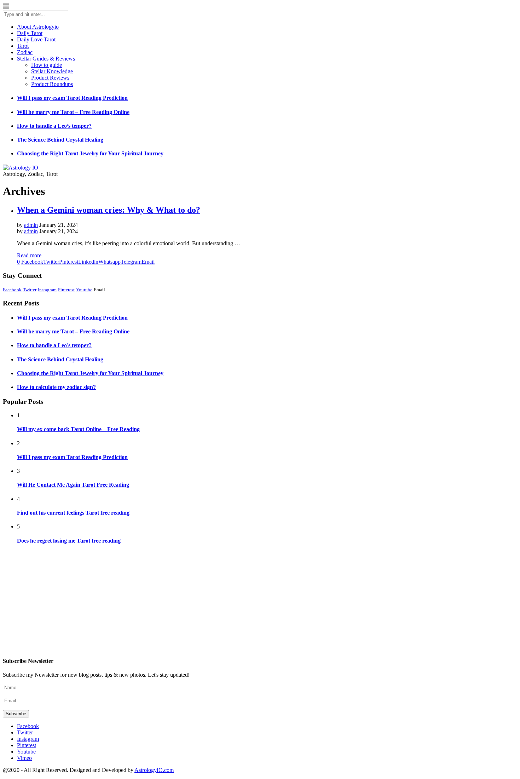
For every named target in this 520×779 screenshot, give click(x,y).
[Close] (6, 7)
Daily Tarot (29, 33)
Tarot (23, 46)
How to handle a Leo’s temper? (54, 126)
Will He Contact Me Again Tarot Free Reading (73, 485)
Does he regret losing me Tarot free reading (69, 541)
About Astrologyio (38, 27)
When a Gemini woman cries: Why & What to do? (108, 209)
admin (31, 225)
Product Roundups (52, 84)
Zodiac (25, 52)
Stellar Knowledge (52, 71)
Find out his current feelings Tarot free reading (73, 513)
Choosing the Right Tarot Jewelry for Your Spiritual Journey (90, 153)
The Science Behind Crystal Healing (60, 140)
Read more (29, 255)
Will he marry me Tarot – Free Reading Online (73, 112)
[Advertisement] (215, 601)
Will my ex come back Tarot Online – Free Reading (78, 429)
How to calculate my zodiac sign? (56, 387)
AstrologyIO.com (154, 770)
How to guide (46, 65)
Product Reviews (50, 78)
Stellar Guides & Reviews (46, 59)
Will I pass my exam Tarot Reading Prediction (72, 98)
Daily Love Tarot (36, 39)
